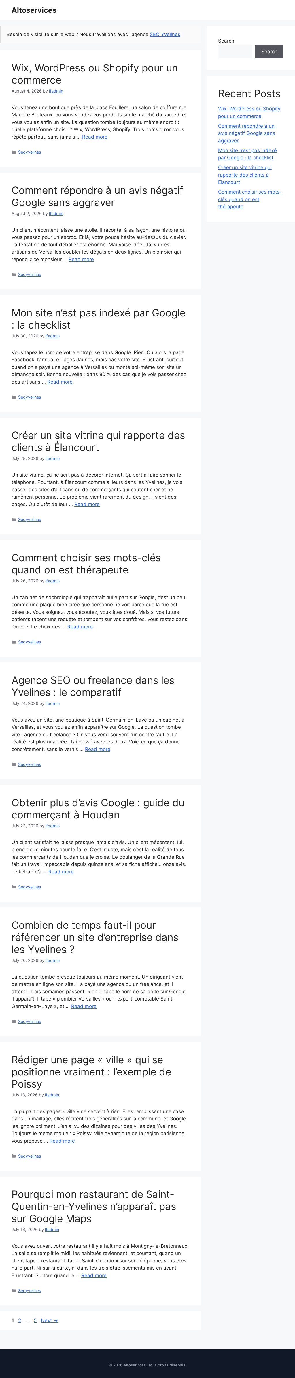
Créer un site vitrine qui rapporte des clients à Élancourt (98, 441)
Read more (94, 137)
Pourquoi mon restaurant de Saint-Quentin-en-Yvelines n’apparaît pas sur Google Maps (94, 1206)
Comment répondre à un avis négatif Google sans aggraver (97, 196)
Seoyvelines (29, 152)
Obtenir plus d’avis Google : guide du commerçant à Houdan (98, 808)
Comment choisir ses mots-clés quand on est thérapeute (86, 564)
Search (226, 41)
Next (49, 1320)
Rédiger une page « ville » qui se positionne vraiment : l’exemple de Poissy (91, 1072)
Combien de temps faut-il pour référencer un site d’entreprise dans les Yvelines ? (95, 937)
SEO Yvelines (165, 34)
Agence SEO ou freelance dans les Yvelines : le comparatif (93, 686)
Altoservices (34, 10)
